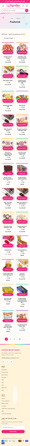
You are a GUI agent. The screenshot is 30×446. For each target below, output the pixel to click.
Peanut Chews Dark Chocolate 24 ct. (8, 179)
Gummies (4, 377)
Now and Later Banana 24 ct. (8, 299)
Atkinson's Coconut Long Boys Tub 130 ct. (8, 326)
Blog (3, 390)
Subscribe (13, 431)
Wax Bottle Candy (7, 80)
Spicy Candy (5, 374)
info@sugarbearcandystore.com (10, 358)
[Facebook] (7, 361)
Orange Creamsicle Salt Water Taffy (22, 129)
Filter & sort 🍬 (9, 38)
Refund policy (5, 403)
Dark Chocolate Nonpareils (8, 203)
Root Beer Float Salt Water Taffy (8, 227)
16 (19, 339)
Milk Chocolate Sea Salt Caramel (22, 203)
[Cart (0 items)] (26, 6)
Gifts (3, 380)
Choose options (8, 52)
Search (3, 398)
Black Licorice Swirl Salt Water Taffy (22, 82)
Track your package (6, 413)
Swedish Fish (7, 250)
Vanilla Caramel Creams (8, 57)
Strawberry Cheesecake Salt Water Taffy (8, 154)
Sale (3, 385)
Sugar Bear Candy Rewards (8, 408)
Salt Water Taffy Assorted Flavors (22, 57)
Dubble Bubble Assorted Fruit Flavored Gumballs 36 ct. (22, 300)
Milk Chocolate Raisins (8, 129)
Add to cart (8, 173)
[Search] (26, 10)
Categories (4, 369)
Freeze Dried (5, 372)
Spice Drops (22, 105)
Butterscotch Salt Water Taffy (22, 227)
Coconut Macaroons (22, 274)
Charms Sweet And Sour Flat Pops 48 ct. (8, 275)
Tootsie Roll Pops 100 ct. (22, 250)
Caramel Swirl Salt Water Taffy (22, 325)
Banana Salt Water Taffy (8, 106)
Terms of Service (6, 401)
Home (12, 18)
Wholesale (4, 387)
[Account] (23, 6)
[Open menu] (3, 6)
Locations (4, 406)
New (3, 382)
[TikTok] (11, 361)
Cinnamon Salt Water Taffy (22, 153)
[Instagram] (3, 361)
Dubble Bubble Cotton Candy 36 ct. (22, 179)
